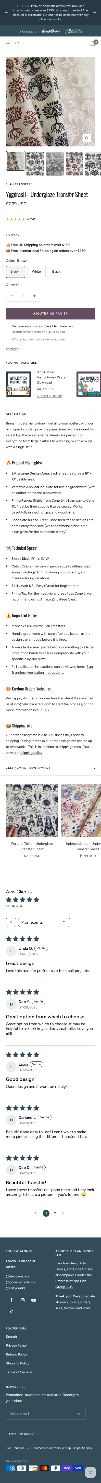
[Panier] (92, 43)
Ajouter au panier (49, 396)
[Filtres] (11, 922)
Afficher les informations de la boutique (38, 339)
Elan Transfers (19, 184)
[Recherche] (17, 43)
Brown (16, 271)
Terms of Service (19, 1372)
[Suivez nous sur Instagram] (22, 1300)
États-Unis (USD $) (21, 1434)
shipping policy (31, 753)
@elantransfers (18, 1276)
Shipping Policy (17, 1363)
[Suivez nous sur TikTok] (11, 1311)
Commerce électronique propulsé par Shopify (61, 1448)
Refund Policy (16, 1354)
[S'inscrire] (78, 1413)
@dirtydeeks (15, 1288)
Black (56, 271)
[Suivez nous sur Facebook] (11, 1300)
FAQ (45, 710)
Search (11, 1337)
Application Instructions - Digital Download (51, 377)
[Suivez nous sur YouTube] (33, 1300)
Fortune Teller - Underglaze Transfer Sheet (32, 846)
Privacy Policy (16, 1345)
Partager (12, 349)
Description (16, 414)
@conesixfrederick (20, 1282)
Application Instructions (28, 768)
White (36, 271)
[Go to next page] (64, 1213)
